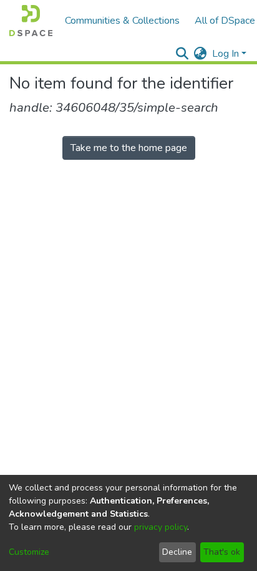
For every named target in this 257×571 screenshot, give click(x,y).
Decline (177, 552)
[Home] (30, 20)
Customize (29, 552)
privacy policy (160, 527)
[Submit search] (182, 53)
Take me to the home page (128, 148)
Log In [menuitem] (225, 54)
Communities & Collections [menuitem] (122, 20)
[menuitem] (200, 53)
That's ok (221, 552)
